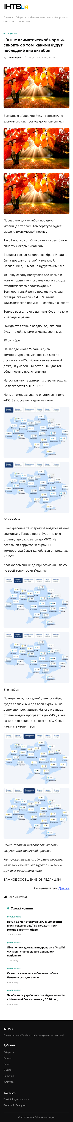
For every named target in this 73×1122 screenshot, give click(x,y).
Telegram (21, 1105)
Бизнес (8, 1058)
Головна (8, 17)
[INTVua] (16, 6)
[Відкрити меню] (65, 6)
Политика (9, 1075)
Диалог (64, 888)
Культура (8, 1081)
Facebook (9, 1105)
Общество (21, 17)
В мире (8, 1069)
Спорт (7, 1064)
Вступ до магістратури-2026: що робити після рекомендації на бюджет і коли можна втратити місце (34, 926)
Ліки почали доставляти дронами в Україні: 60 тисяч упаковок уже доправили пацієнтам (36, 951)
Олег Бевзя (15, 57)
